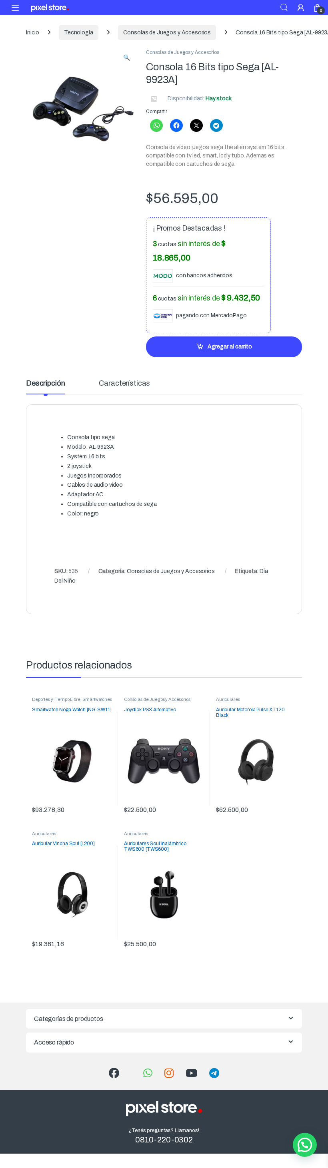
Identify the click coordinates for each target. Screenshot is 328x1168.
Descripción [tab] (45, 383)
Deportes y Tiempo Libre (56, 699)
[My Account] (300, 7)
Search (284, 7)
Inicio (32, 33)
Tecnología (78, 33)
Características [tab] (124, 383)
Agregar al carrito (230, 347)
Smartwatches (97, 699)
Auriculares (228, 699)
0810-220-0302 (164, 1139)
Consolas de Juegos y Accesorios (167, 33)
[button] (126, 58)
